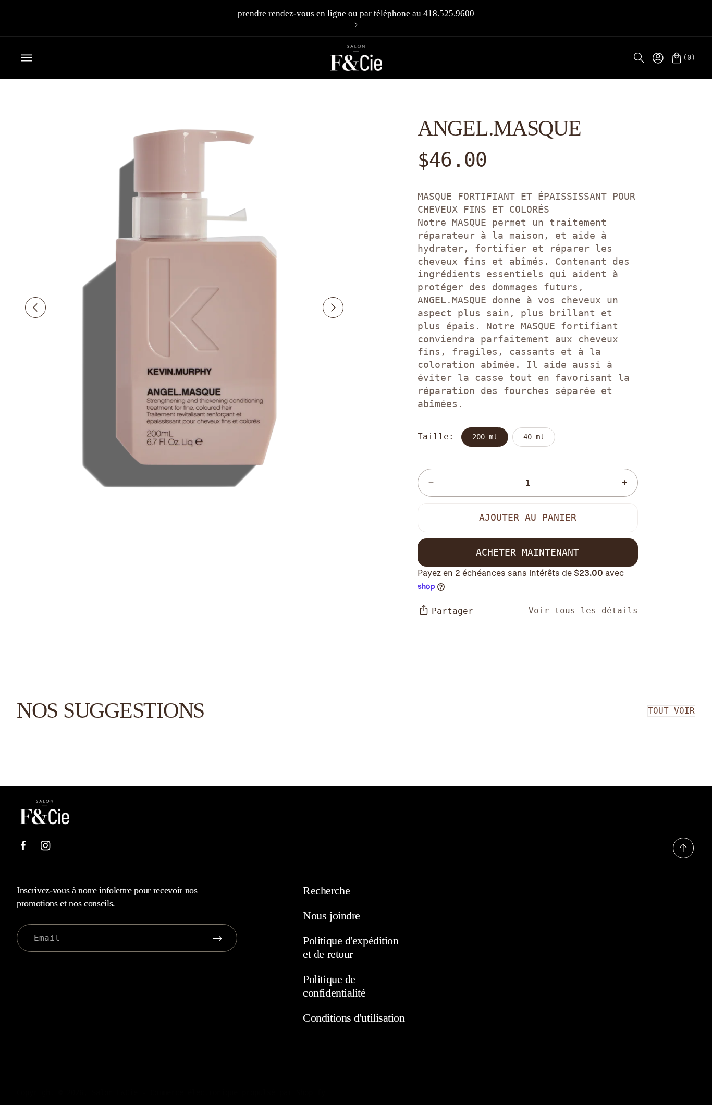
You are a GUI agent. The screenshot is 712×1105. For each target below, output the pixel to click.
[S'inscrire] (217, 938)
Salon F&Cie (115, 1092)
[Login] (658, 58)
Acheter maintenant (527, 552)
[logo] (356, 58)
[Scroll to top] (683, 856)
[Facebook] (23, 845)
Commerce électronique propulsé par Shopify (237, 1092)
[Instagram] (45, 845)
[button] (639, 58)
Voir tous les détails (583, 611)
